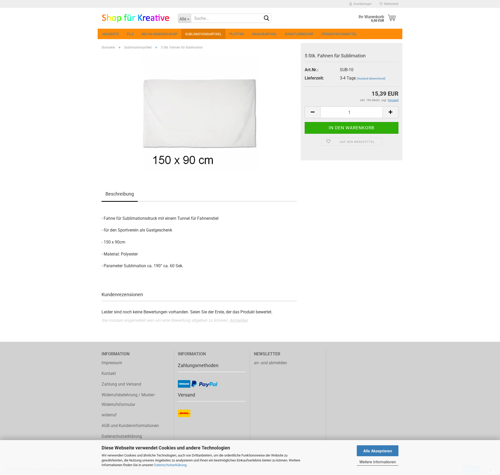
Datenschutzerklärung (170, 465)
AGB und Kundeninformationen (130, 425)
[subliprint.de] (136, 18)
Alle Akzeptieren (377, 450)
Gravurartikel (264, 34)
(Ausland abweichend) (371, 78)
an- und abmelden (270, 362)
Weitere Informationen (377, 461)
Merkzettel (390, 4)
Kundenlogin (362, 4)
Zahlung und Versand (121, 384)
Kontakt (109, 373)
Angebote (110, 34)
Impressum (112, 362)
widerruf (109, 414)
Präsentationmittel (339, 34)
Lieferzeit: (314, 78)
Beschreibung (119, 194)
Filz (130, 34)
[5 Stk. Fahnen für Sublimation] (199, 112)
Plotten (236, 34)
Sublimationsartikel (203, 34)
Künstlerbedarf (299, 34)
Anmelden (238, 320)
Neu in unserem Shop (159, 34)
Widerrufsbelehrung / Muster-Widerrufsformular (128, 399)
